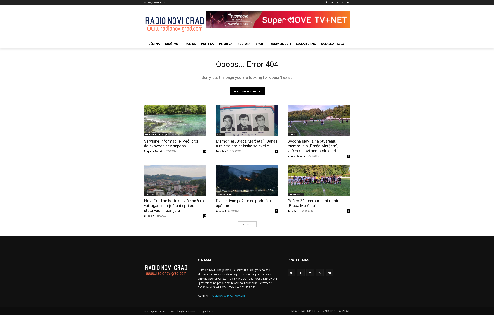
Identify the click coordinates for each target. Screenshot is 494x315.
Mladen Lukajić (296, 156)
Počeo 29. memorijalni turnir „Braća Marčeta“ (313, 203)
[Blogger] (291, 272)
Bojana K (149, 215)
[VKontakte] (329, 272)
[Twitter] (337, 3)
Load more (246, 224)
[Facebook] (326, 3)
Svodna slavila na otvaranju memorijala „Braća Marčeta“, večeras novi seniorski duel (313, 146)
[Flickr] (310, 272)
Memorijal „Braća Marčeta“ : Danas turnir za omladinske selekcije (246, 143)
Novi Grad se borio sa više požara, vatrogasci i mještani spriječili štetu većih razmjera (174, 206)
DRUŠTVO (150, 194)
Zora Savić (222, 151)
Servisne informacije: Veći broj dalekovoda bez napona (171, 143)
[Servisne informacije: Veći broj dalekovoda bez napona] (175, 120)
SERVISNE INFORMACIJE (156, 134)
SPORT (220, 134)
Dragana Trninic (153, 151)
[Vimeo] (342, 3)
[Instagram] (332, 3)
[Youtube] (348, 3)
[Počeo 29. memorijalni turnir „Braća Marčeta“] (319, 180)
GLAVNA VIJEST (224, 194)
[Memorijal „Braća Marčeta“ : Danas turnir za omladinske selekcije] (247, 120)
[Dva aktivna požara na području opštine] (247, 180)
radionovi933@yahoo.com (228, 295)
